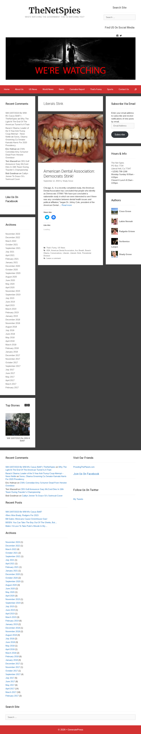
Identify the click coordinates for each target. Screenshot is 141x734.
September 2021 (13, 248)
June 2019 (10, 302)
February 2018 (12, 348)
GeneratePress (75, 729)
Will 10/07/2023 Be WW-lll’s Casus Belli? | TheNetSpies (16, 116)
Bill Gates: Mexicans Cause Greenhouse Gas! (26, 519)
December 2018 (13, 319)
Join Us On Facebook (86, 473)
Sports (110, 89)
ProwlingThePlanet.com (84, 467)
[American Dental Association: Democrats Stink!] (70, 162)
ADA (48, 250)
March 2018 (11, 344)
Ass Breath (79, 250)
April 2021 (10, 255)
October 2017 (12, 362)
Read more (67, 205)
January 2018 (12, 352)
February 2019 (12, 312)
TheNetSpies (55, 10)
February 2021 (12, 259)
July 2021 (10, 252)
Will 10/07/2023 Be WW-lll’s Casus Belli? (22, 439)
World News (48, 89)
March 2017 (11, 384)
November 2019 (13, 291)
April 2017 (10, 380)
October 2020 (12, 269)
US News (33, 89)
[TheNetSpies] (70, 58)
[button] (28, 405)
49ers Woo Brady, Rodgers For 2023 (22, 515)
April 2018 (10, 341)
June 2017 (10, 373)
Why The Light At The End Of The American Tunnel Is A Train (17, 122)
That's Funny (51, 248)
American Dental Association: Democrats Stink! (69, 174)
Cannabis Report (77, 89)
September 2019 (13, 294)
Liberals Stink (75, 253)
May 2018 (10, 337)
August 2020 (11, 277)
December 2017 (13, 355)
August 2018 (11, 327)
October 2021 (12, 244)
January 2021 (12, 262)
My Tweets (78, 499)
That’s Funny (96, 89)
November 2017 (13, 359)
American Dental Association (62, 250)
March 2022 (11, 241)
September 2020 (13, 273)
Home (7, 89)
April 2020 (10, 287)
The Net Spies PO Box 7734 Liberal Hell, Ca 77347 (121, 166)
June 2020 (10, 280)
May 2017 (10, 377)
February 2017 (12, 387)
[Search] (136, 89)
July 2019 (10, 298)
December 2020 (13, 266)
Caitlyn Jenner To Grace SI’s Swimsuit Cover (17, 176)
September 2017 (13, 366)
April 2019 (10, 305)
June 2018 (10, 334)
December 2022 (13, 237)
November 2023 (13, 234)
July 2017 (10, 369)
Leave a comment (53, 258)
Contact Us (124, 89)
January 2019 (12, 316)
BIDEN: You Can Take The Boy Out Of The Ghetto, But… (31, 522)
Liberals (66, 253)
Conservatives (56, 253)
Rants (61, 89)
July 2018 (10, 330)
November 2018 (13, 323)
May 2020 (10, 284)
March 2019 (11, 309)
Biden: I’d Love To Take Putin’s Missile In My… (26, 526)
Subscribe (120, 134)
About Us (19, 89)
